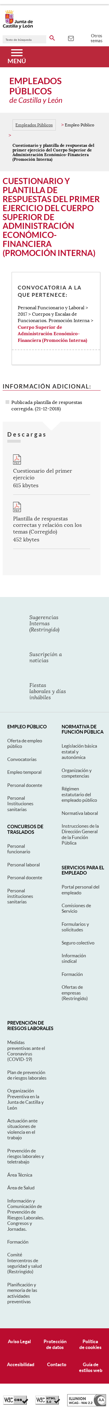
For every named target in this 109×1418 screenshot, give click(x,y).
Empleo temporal (24, 772)
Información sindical (74, 958)
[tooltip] (70, 37)
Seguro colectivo (78, 942)
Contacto (56, 1364)
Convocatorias (22, 759)
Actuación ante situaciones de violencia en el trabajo (22, 1129)
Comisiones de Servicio (76, 908)
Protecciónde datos (55, 1344)
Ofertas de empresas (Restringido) (75, 992)
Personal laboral (23, 864)
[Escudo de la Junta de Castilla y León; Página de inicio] (18, 27)
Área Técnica (19, 1174)
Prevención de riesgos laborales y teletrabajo (25, 1156)
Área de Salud (21, 1187)
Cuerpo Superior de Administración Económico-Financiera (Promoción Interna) (52, 333)
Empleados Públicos (34, 125)
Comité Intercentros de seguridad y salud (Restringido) (24, 1263)
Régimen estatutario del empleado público (79, 794)
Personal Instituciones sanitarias (20, 803)
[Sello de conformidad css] (15, 1403)
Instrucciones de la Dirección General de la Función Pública (80, 834)
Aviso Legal (19, 1341)
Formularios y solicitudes (75, 926)
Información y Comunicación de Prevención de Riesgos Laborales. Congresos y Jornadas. (25, 1215)
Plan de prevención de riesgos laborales (27, 1075)
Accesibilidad (20, 1364)
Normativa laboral (80, 813)
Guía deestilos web (90, 1367)
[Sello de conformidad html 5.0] (47, 1403)
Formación (72, 974)
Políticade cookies (90, 1344)
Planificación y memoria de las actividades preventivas (22, 1293)
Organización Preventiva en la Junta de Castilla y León (25, 1099)
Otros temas (97, 38)
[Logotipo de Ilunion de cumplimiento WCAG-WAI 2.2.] (86, 1405)
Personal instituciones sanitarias (20, 896)
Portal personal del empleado (80, 889)
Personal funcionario (18, 848)
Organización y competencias (77, 773)
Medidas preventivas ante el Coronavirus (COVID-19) (26, 1051)
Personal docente (24, 785)
